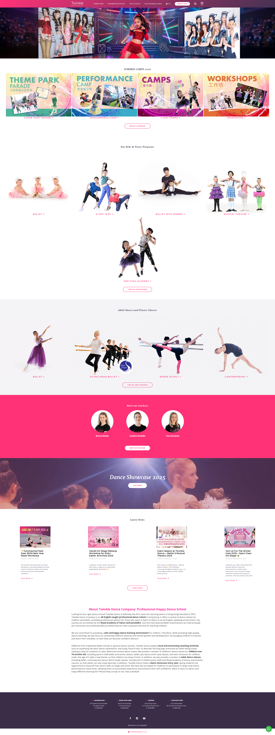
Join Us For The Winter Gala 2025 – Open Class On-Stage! (238, 553)
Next (271, 32)
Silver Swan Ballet (104, 377)
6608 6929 (125, 708)
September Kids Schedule (116, 4)
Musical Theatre (236, 214)
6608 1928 (177, 708)
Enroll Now (182, 4)
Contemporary (236, 377)
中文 (169, 4)
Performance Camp (104, 118)
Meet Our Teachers (137, 448)
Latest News (137, 588)
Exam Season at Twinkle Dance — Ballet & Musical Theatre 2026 (171, 553)
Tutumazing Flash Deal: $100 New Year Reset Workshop (32, 553)
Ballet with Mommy (170, 214)
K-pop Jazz (104, 214)
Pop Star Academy (137, 281)
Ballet (38, 214)
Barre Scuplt (170, 377)
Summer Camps (99, 4)
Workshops (235, 118)
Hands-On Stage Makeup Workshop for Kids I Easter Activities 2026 (103, 553)
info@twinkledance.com (138, 732)
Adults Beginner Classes (153, 4)
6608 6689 (151, 708)
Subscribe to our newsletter (137, 725)
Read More (26, 578)
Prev (4, 32)
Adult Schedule (134, 4)
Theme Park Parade (38, 118)
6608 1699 (99, 708)
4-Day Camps (170, 118)
